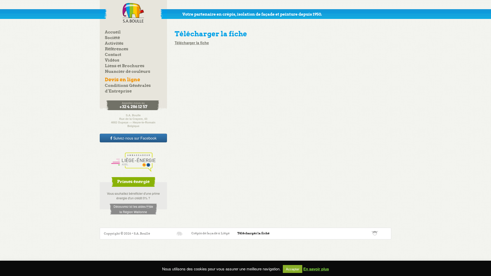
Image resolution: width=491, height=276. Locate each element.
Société (112, 38)
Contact (113, 55)
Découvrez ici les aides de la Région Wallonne (133, 209)
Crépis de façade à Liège (210, 233)
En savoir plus (316, 269)
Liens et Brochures (124, 66)
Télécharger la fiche (192, 42)
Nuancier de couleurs (127, 72)
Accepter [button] (292, 269)
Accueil (113, 32)
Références (116, 49)
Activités (114, 43)
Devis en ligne (122, 80)
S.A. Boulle (133, 13)
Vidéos (112, 60)
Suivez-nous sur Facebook (134, 138)
